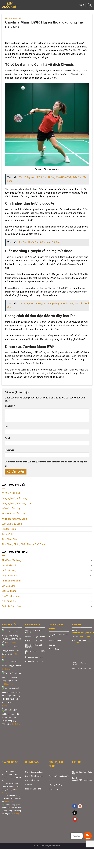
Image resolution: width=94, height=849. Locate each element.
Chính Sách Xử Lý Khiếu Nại (35, 652)
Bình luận (10, 406)
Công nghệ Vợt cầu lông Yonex (17, 503)
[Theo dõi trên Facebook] (74, 806)
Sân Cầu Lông (9, 529)
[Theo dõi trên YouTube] (75, 819)
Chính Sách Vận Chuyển (35, 637)
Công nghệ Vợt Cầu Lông (14, 498)
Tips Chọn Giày (9, 539)
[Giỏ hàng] (90, 5)
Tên (6, 427)
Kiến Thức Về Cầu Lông (14, 513)
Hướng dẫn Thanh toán (35, 661)
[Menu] (81, 5)
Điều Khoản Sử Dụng (33, 641)
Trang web (9, 450)
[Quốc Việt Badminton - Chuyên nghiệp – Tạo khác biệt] (10, 5)
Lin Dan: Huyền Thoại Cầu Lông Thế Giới (39, 242)
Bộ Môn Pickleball (11, 493)
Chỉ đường (11, 642)
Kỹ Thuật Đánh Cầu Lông (14, 518)
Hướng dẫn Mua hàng (34, 657)
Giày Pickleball (9, 575)
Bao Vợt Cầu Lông (11, 596)
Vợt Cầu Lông (8, 586)
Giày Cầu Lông (9, 591)
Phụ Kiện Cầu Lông (11, 560)
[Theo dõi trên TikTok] (74, 812)
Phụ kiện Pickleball (11, 580)
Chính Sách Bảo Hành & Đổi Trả (35, 632)
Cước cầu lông (9, 570)
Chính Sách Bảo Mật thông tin (33, 646)
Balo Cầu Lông (9, 601)
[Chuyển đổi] (91, 560)
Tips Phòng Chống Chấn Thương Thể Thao (23, 544)
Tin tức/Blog (8, 534)
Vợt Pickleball (9, 565)
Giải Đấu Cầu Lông (13, 18)
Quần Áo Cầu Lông (11, 606)
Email (7, 438)
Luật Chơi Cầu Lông (12, 524)
